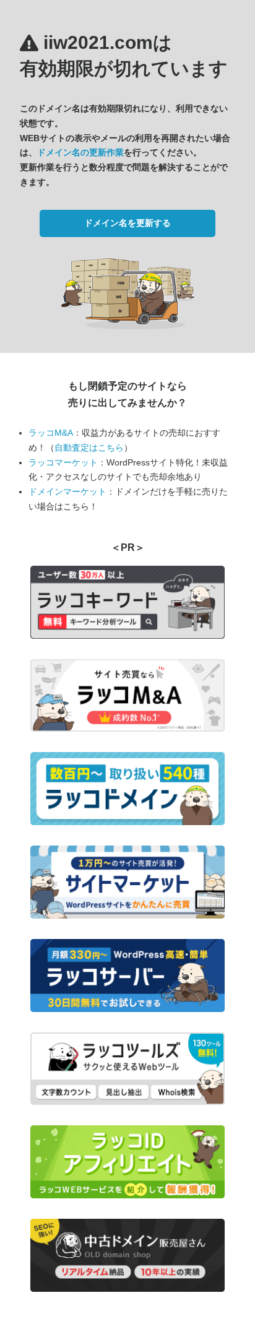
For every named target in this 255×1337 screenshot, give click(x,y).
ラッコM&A (50, 433)
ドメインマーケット (67, 491)
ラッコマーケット (63, 462)
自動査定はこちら (89, 447)
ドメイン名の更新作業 (80, 152)
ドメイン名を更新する (127, 223)
